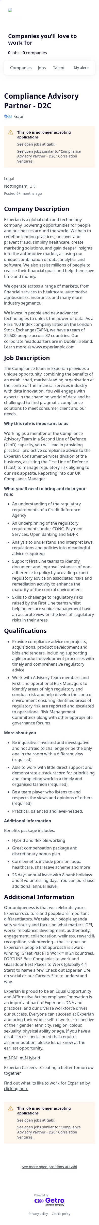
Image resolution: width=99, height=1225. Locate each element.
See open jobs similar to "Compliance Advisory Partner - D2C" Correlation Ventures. (49, 156)
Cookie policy (61, 1214)
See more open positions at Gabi (49, 1166)
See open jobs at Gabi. (36, 144)
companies (21, 67)
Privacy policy (38, 1214)
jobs (42, 67)
